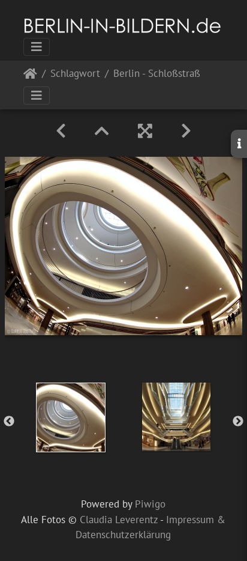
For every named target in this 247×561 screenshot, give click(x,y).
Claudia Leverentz (119, 519)
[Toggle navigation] (36, 47)
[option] (70, 417)
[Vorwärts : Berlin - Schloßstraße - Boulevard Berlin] (186, 131)
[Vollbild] (145, 131)
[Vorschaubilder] (101, 131)
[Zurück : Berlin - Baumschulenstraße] (60, 131)
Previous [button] (9, 422)
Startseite (30, 75)
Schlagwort (75, 74)
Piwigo (150, 504)
